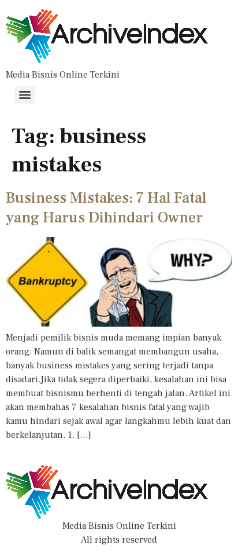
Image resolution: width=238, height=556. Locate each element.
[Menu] (24, 95)
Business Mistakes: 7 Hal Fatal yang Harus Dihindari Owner (106, 208)
